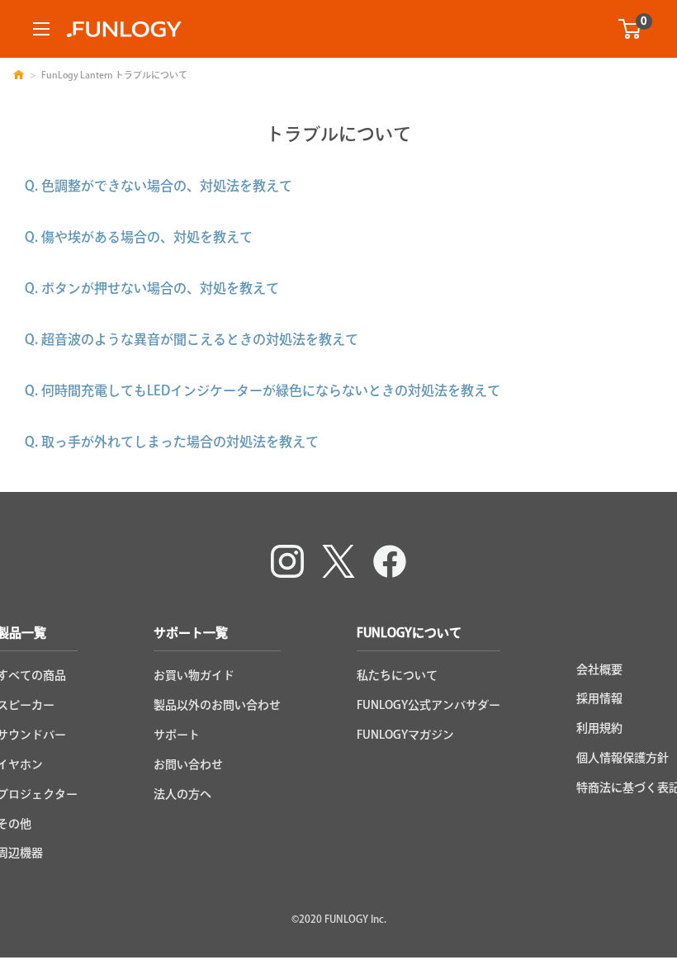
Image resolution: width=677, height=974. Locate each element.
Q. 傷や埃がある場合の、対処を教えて (139, 237)
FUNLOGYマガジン (405, 734)
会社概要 (599, 669)
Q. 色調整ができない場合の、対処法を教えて (158, 185)
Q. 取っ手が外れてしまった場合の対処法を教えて (172, 441)
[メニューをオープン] (41, 28)
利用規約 (599, 728)
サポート (177, 734)
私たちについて (397, 675)
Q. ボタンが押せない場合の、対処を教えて (152, 288)
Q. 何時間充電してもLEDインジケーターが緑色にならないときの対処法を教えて (262, 390)
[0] (630, 29)
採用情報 (599, 698)
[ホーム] (18, 74)
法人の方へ (182, 794)
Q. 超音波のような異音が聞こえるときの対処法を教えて (191, 339)
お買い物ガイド (194, 675)
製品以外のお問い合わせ (217, 705)
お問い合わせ (188, 764)
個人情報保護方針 (622, 758)
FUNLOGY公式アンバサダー (428, 705)
